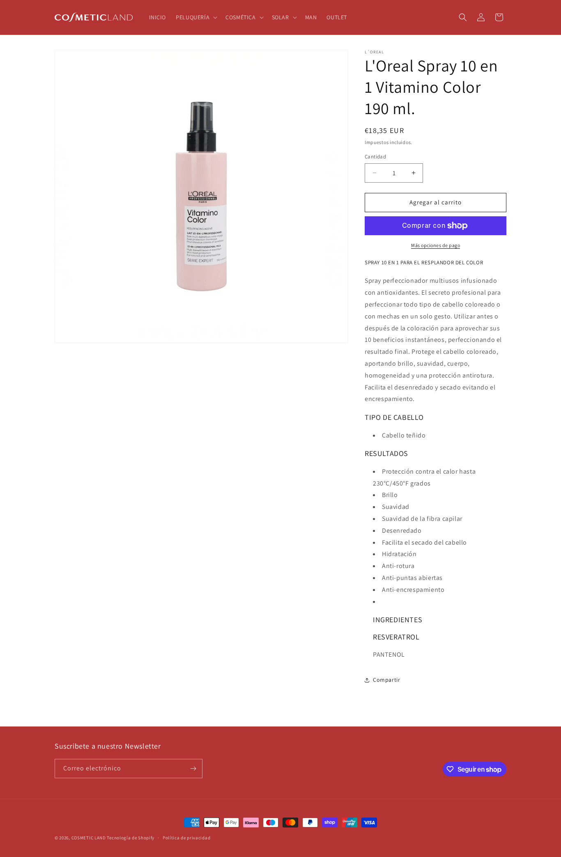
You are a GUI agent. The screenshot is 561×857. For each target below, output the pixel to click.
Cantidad (375, 156)
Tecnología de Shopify (130, 838)
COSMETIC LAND (88, 838)
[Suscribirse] (193, 768)
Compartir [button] (386, 679)
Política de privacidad (186, 838)
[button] (196, 17)
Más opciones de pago (435, 245)
